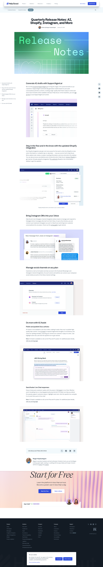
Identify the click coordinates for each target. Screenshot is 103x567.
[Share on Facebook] (99, 88)
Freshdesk (40, 530)
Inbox (8, 526)
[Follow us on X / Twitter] (88, 524)
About (55, 526)
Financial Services (26, 545)
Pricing (56, 3)
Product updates (10, 539)
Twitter (40, 464)
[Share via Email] (99, 96)
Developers (72, 526)
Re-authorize (54, 159)
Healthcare (24, 528)
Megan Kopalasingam (51, 27)
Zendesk (40, 526)
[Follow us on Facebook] (91, 524)
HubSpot (40, 533)
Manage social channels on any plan (9, 99)
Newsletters (56, 533)
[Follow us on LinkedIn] (93, 524)
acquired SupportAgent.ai (40, 86)
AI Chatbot (9, 528)
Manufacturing (25, 543)
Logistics (24, 541)
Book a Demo (58, 491)
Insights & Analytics (11, 533)
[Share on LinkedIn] (99, 92)
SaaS (23, 530)
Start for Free (92, 3)
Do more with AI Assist (7, 103)
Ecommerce (25, 533)
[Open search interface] (95, 10)
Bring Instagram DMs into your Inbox (8, 94)
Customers (56, 528)
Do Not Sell (56, 539)
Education (24, 526)
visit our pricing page (32, 341)
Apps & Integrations (11, 535)
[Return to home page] (12, 3)
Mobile (8, 537)
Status (73, 533)
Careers (55, 530)
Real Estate (24, 537)
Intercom (40, 528)
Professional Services (27, 547)
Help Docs (72, 528)
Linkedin (46, 464)
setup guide (54, 225)
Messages (9, 530)
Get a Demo (82, 3)
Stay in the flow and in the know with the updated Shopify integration (9, 89)
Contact (71, 530)
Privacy (59, 535)
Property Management (27, 539)
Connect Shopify (70, 157)
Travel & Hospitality (26, 535)
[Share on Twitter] (99, 84)
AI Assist (42, 331)
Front (39, 537)
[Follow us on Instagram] (95, 524)
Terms (55, 535)
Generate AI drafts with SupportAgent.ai (7, 83)
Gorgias (39, 535)
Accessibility (56, 537)
